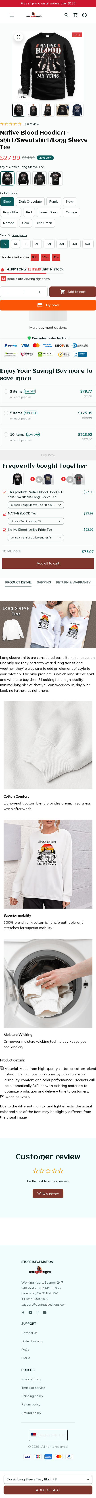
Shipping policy (32, 1396)
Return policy (30, 1404)
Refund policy (31, 1413)
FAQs (25, 1350)
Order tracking (32, 1341)
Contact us (29, 1333)
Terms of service (33, 1388)
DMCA (25, 1358)
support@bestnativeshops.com (43, 1304)
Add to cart (48, 1490)
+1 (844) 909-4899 (34, 1299)
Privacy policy (31, 1379)
